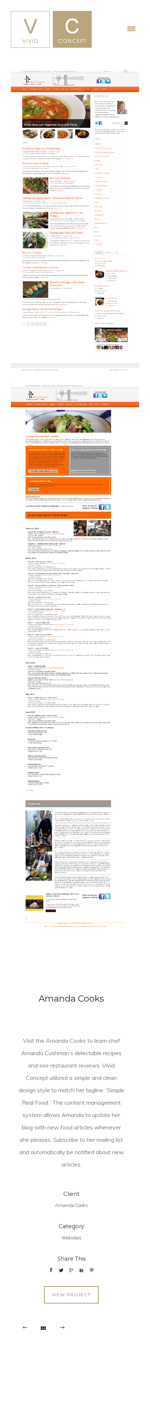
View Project (71, 1294)
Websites (71, 1238)
